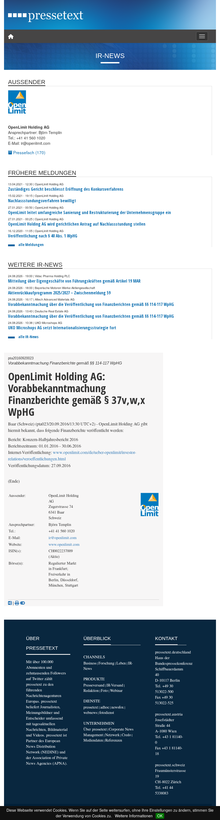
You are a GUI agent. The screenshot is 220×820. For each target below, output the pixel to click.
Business (89, 663)
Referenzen (113, 740)
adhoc (104, 707)
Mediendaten (93, 740)
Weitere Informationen (134, 815)
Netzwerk (112, 734)
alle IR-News (28, 336)
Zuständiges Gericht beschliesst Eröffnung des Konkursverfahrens (65, 189)
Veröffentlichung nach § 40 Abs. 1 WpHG (42, 236)
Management (93, 734)
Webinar (116, 690)
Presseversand (93, 685)
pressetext (90, 707)
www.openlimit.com (64, 544)
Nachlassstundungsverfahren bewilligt (42, 201)
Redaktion (91, 690)
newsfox (117, 707)
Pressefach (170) (28, 152)
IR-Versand (115, 685)
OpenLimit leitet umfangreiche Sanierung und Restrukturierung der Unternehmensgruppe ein (89, 212)
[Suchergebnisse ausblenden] (22, 603)
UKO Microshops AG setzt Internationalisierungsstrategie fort (62, 328)
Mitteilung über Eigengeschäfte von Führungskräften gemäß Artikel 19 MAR (74, 281)
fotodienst (106, 712)
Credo (126, 734)
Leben (121, 663)
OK (160, 815)
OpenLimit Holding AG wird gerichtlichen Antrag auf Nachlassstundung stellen (76, 224)
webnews (90, 712)
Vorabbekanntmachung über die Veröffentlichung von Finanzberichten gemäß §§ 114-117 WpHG (91, 304)
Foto (104, 690)
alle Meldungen (31, 244)
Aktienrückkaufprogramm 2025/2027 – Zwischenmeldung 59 (59, 293)
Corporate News (121, 729)
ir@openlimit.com (62, 537)
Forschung (106, 663)
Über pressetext (95, 729)
